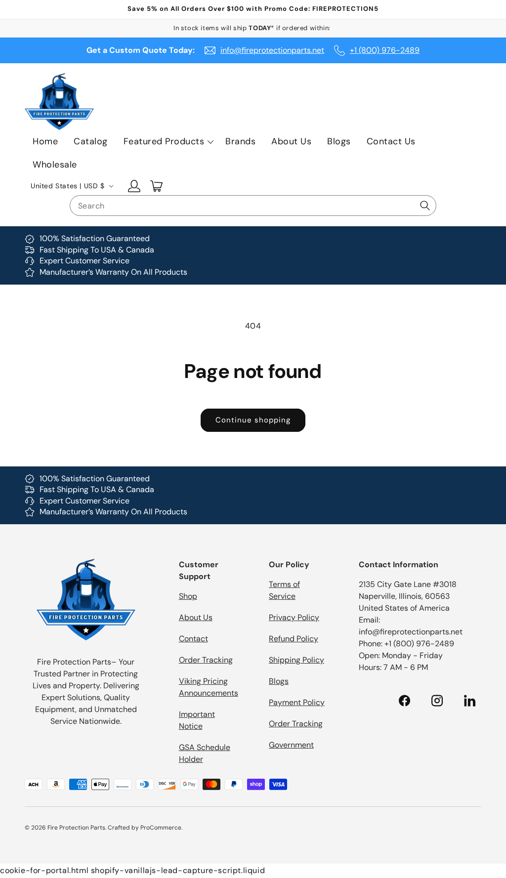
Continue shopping (253, 420)
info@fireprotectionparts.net (272, 50)
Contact (193, 638)
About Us (195, 617)
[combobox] (253, 205)
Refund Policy (293, 638)
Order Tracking (206, 660)
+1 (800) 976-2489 (385, 50)
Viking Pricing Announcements (208, 687)
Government (291, 745)
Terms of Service (284, 590)
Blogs (279, 681)
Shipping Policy (296, 660)
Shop (188, 596)
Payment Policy (297, 702)
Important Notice (197, 720)
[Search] (425, 205)
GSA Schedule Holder (204, 753)
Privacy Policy (294, 617)
